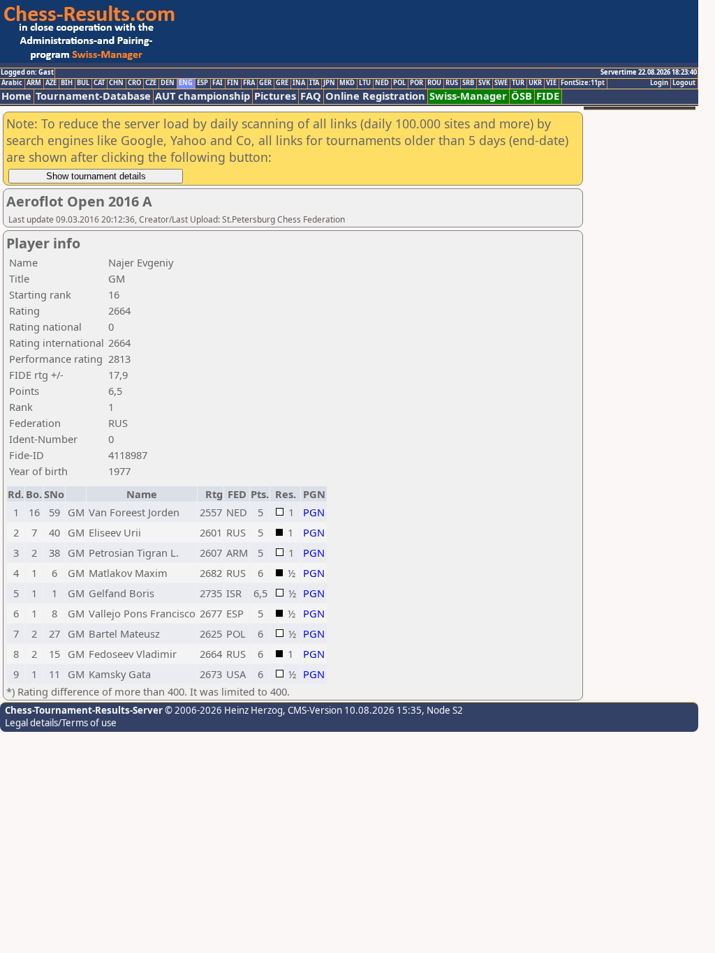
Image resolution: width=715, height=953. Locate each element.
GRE (282, 83)
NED (382, 83)
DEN (168, 83)
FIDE (547, 96)
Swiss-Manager (468, 96)
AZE (51, 83)
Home (16, 96)
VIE (551, 83)
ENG (186, 83)
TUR (518, 83)
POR (416, 83)
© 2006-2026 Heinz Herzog (223, 710)
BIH (67, 83)
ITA (314, 83)
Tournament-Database (93, 96)
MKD (347, 83)
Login (659, 83)
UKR (535, 83)
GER (265, 83)
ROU (434, 83)
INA (299, 83)
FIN (233, 83)
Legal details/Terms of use (61, 722)
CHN (116, 83)
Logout (683, 83)
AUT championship (202, 96)
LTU (365, 83)
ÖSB (521, 96)
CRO (134, 83)
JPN (329, 83)
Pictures (275, 96)
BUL (83, 83)
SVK (484, 83)
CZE (150, 83)
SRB (468, 83)
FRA (249, 83)
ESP (202, 83)
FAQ (310, 96)
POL (399, 83)
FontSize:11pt (583, 83)
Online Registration (375, 96)
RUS (451, 83)
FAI (217, 83)
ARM (34, 83)
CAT (99, 83)
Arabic (11, 83)
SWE (501, 83)
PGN (314, 512)
